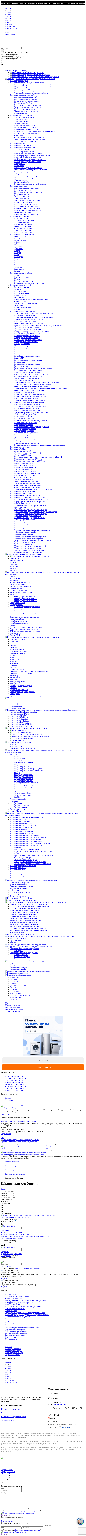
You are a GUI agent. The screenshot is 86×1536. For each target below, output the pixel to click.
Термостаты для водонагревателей (27, 107)
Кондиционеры (11, 1339)
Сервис (8, 14)
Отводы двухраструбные (23, 775)
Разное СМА (19, 358)
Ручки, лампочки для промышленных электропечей (34, 856)
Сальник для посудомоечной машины (28, 172)
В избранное (6, 1234)
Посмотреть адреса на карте (12, 1409)
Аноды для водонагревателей (25, 97)
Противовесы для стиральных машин (28, 352)
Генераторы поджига (22, 287)
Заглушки (18, 760)
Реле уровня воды (21, 366)
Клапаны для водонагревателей (26, 101)
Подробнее (5, 1230)
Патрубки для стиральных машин (27, 356)
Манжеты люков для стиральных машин (29, 346)
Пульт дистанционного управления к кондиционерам (34, 131)
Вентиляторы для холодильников (27, 404)
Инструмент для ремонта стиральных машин (31, 332)
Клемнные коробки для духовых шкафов (29, 518)
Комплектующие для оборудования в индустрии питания (27, 1315)
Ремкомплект (19, 166)
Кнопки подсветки (21, 293)
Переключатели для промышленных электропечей (33, 852)
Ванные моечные (21, 955)
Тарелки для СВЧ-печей (23, 479)
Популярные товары (13, 1005)
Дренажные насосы (21, 121)
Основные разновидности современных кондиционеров (22, 1154)
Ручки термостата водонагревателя (27, 105)
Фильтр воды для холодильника (26, 443)
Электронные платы (22, 113)
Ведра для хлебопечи (22, 218)
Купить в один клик (26, 1513)
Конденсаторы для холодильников (27, 410)
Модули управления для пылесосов (27, 210)
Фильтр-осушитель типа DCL (25, 599)
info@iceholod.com (60, 1404)
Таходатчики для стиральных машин (28, 378)
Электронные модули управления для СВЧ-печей (33, 489)
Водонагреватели (12, 1325)
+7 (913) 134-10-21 (8, 1472)
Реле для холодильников (23, 425)
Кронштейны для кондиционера (26, 129)
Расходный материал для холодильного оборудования (25, 1301)
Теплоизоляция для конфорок (25, 860)
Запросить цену (21, 1532)
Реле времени (19, 362)
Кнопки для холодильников (24, 419)
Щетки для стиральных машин (26, 398)
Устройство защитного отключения (27, 111)
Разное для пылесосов (22, 212)
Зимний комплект (21, 123)
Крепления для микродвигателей (27, 607)
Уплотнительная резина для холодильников (22, 1327)
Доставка (8, 16)
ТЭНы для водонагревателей (25, 109)
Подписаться (6, 1134)
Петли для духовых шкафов (24, 528)
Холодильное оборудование (16, 1333)
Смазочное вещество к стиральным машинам (31, 374)
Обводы (17, 773)
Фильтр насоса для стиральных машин (29, 390)
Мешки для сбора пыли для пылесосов (29, 192)
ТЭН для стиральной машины (25, 380)
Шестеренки (19, 269)
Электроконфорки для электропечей (28, 552)
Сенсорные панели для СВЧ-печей (27, 485)
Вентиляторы (10, 1294)
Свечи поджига (20, 301)
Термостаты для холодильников (26, 433)
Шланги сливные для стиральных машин (30, 396)
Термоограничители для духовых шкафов (30, 536)
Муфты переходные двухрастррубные (28, 769)
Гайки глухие (19, 758)
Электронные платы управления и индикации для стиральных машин (41, 388)
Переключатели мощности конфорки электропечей (33, 526)
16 (23, 1076)
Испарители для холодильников (26, 408)
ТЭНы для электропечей (23, 544)
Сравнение (18, 1232)
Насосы (17, 279)
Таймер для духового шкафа (25, 532)
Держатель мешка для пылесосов (27, 188)
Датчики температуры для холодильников (30, 406)
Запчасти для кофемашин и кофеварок (19, 1323)
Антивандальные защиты (24, 117)
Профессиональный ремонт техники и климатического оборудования (27, 1148)
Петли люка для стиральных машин (28, 360)
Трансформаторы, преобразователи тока (29, 139)
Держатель (18, 249)
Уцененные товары (12, 1011)
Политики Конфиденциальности (13, 1417)
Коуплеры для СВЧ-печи (23, 465)
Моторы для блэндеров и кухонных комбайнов (32, 89)
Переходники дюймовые (23, 781)
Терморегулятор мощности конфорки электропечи (33, 540)
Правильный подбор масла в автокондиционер (19, 1142)
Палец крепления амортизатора (26, 354)
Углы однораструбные (22, 795)
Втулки (17, 243)
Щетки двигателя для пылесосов (26, 204)
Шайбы (17, 797)
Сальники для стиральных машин (27, 372)
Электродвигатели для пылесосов (27, 208)
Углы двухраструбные (22, 793)
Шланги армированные (23, 307)
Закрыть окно (6, 1279)
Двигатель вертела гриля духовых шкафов (30, 514)
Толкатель (18, 267)
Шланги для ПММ (21, 182)
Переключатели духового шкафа (26, 524)
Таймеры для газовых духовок (26, 303)
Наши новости (6, 1104)
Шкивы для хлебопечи (23, 232)
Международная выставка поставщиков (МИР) (19, 1121)
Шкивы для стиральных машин (26, 392)
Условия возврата (8, 1420)
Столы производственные (24, 959)
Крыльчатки (19, 611)
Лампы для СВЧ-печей (23, 469)
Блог (7, 22)
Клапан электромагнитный (24, 417)
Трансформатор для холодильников (27, 437)
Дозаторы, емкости (21, 149)
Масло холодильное (12, 1305)
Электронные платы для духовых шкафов (30, 506)
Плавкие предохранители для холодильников (31, 439)
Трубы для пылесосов (22, 196)
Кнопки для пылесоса (22, 190)
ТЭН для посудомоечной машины (27, 174)
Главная (8, 8)
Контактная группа (21, 277)
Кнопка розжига (20, 291)
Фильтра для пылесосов (23, 198)
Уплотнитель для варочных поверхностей (30, 546)
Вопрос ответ (10, 26)
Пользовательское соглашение (12, 1413)
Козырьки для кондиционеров (25, 127)
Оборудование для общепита (16, 1331)
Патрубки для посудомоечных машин (28, 158)
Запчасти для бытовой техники (17, 1296)
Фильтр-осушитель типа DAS (25, 601)
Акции (8, 12)
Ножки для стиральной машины (26, 350)
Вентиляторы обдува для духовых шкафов (30, 510)
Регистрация (10, 34)
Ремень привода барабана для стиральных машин (33, 368)
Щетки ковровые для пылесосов (26, 206)
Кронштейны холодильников (25, 423)
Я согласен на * (22, 1268)
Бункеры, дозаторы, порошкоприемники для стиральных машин (39, 326)
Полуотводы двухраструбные (25, 785)
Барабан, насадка (20, 241)
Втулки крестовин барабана (25, 315)
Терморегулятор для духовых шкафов (28, 538)
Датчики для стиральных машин (26, 328)
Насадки (17, 253)
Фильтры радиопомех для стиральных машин (31, 386)
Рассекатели (19, 297)
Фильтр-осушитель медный (24, 597)
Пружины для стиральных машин (27, 364)
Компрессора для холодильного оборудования (23, 1307)
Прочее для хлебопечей (23, 224)
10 (23, 1088)
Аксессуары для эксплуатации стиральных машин (33, 313)
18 (22, 1080)
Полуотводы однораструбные (25, 787)
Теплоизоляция (11, 1311)
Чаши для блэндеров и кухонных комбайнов (31, 93)
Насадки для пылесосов (23, 194)
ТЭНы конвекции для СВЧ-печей (27, 483)
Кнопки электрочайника (23, 281)
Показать (8, 1098)
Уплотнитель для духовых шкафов (27, 548)
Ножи (16, 255)
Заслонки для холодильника (25, 415)
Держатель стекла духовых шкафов (27, 516)
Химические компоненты (15, 1309)
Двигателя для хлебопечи (24, 220)
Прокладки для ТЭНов (23, 103)
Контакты (9, 18)
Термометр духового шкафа (24, 534)
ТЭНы (16, 275)
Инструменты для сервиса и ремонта (19, 1303)
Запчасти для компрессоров (15, 1335)
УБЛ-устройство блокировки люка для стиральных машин (36, 382)
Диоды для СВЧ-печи (22, 455)
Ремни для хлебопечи (22, 226)
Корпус (17, 251)
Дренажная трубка (21, 119)
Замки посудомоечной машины (26, 152)
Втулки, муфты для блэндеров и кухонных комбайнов (35, 85)
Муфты (17, 765)
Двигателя (18, 247)
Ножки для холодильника (24, 435)
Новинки (8, 1003)
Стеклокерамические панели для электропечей (32, 530)
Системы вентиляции (13, 1299)
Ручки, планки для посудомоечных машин (30, 170)
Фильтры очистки (21, 180)
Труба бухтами (20, 803)
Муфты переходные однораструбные (28, 771)
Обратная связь (7, 1470)
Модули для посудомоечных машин (28, 154)
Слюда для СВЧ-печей (22, 477)
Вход (7, 32)
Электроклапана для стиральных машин (29, 400)
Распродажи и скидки (13, 1007)
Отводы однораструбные (23, 777)
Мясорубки (18, 951)
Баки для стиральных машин (25, 321)
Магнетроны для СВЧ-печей (25, 471)
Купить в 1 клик (7, 1232)
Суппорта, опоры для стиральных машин (30, 376)
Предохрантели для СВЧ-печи (25, 475)
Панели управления (22, 344)
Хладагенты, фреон (12, 1321)
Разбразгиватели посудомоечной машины (30, 160)
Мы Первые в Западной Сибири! (13, 1108)
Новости (8, 24)
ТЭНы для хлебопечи (22, 230)
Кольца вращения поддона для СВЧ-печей (30, 461)
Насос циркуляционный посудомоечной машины (33, 156)
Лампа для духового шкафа (24, 520)
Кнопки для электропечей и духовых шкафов (31, 499)
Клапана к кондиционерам (24, 125)
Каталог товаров (7, 67)
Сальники (18, 265)
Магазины (9, 20)
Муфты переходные (21, 767)
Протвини (18, 854)
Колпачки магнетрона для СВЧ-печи (28, 459)
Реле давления (19, 164)
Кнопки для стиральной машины (27, 334)
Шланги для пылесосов (23, 202)
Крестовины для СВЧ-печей (25, 467)
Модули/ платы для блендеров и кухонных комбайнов (35, 87)
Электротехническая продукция (17, 1317)
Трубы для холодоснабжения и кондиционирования (25, 1313)
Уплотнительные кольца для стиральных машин (32, 384)
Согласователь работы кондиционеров (29, 137)
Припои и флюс (11, 1319)
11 (26, 1086)
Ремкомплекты (20, 236)
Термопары (18, 305)
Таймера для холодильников (25, 429)
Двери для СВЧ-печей (22, 451)
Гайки (16, 245)
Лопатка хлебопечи (21, 222)
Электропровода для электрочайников (29, 283)
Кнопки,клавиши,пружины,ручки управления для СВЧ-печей (38, 457)
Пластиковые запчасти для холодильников (30, 421)
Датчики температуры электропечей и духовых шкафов (35, 512)
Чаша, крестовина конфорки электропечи (30, 550)
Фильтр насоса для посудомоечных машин (30, 178)
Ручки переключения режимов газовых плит (31, 299)
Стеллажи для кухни (22, 957)
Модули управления (22, 504)
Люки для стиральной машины (26, 342)
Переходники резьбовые (23, 779)
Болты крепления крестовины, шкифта (29, 323)
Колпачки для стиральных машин (27, 336)
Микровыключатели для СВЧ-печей (28, 473)
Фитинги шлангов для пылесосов (27, 200)
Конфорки (18, 847)
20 (23, 1084)
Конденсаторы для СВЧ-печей (25, 463)
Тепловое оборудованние (15, 1329)
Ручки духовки (20, 508)
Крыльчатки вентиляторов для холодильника (31, 427)
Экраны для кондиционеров (25, 141)
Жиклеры (18, 289)
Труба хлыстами (20, 807)
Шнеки (17, 271)
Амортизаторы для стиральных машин (29, 319)
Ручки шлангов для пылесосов (26, 214)
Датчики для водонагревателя (25, 99)
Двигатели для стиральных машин (27, 330)
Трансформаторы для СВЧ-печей (26, 481)
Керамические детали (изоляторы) (27, 849)
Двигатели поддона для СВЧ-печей (27, 453)
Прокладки (18, 257)
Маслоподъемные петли (23, 763)
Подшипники (10, 1337)
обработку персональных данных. (28, 1268)
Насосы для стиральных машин (26, 348)
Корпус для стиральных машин (26, 338)
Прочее (17, 309)
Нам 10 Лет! (5, 1114)
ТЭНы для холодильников (24, 441)
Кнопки (17, 239)
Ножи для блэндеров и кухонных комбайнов (31, 91)
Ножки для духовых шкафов (25, 522)
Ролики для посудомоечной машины (28, 168)
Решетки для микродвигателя (25, 609)
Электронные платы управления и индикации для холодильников (39, 445)
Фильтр (4, 1189)
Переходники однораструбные (26, 783)
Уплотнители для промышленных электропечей (32, 864)
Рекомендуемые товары (14, 1009)
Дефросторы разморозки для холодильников (31, 413)
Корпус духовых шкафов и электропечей (30, 502)
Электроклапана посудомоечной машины (30, 184)
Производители (11, 28)
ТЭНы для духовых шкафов (25, 542)
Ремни (16, 261)
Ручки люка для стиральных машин (28, 370)
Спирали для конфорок (23, 858)
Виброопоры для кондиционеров (27, 133)
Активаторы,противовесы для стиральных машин (33, 317)
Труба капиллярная (21, 805)
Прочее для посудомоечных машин (27, 162)
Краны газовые (20, 295)
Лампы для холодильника (24, 431)
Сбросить (9, 1100)
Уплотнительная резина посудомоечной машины (33, 176)
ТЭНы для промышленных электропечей (30, 862)
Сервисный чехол (21, 135)
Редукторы (18, 259)
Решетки (17, 263)
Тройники (18, 791)
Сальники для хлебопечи (23, 228)
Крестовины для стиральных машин (28, 340)
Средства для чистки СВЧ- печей (27, 487)
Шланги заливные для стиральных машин (30, 394)
